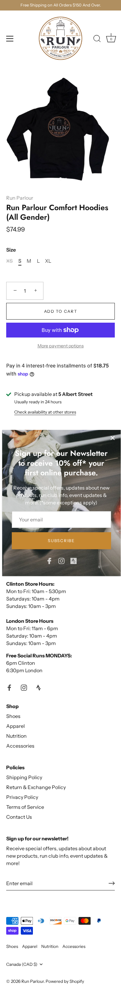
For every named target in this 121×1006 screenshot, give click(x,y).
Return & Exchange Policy (36, 787)
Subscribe (61, 540)
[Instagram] (61, 560)
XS (9, 261)
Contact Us (19, 817)
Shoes (13, 716)
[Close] (112, 438)
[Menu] (10, 38)
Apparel (15, 726)
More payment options (61, 346)
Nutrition (16, 736)
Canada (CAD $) (22, 964)
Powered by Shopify (65, 981)
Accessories (20, 746)
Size (11, 250)
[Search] (97, 39)
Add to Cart (60, 311)
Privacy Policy (22, 797)
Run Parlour (19, 198)
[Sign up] (112, 883)
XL (48, 261)
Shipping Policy (24, 777)
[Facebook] (49, 560)
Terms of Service (25, 807)
